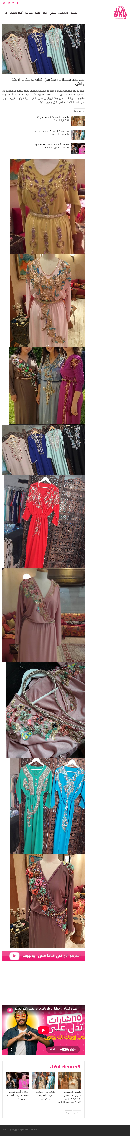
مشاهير (29, 12)
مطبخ (37, 12)
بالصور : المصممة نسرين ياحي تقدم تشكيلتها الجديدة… (51, 118)
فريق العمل (116, 2)
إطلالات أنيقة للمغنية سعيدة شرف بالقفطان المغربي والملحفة (51, 146)
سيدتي (53, 12)
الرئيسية (74, 12)
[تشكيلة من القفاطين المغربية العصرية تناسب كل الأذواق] (78, 135)
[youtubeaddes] (43, 955)
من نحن (125, 2)
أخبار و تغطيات (16, 12)
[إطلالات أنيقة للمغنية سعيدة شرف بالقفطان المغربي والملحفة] (78, 148)
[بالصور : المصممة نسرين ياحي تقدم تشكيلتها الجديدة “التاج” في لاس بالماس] (78, 121)
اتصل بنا (107, 2)
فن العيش (63, 12)
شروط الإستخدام (97, 2)
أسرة (45, 12)
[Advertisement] (104, 71)
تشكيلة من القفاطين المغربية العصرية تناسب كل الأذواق (51, 132)
